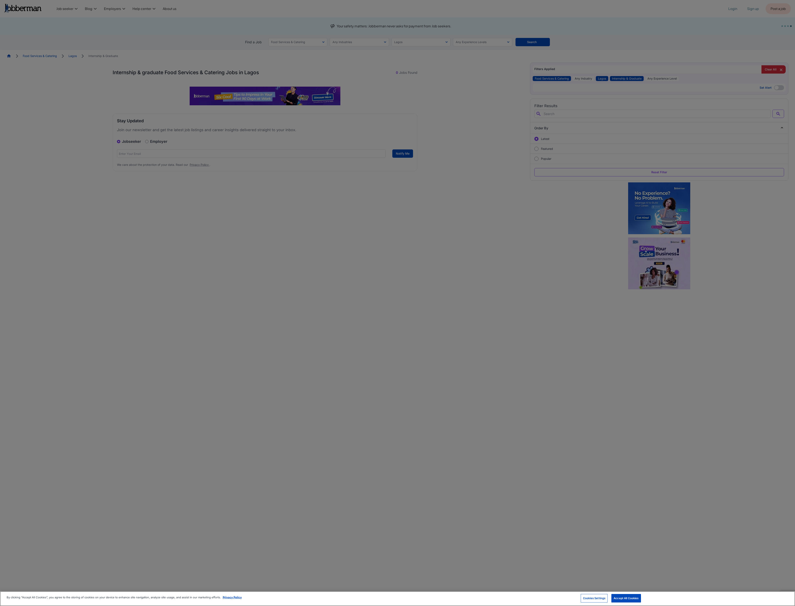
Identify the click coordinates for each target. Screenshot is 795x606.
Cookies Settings (594, 598)
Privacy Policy (232, 597)
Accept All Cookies (626, 598)
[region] (397, 598)
